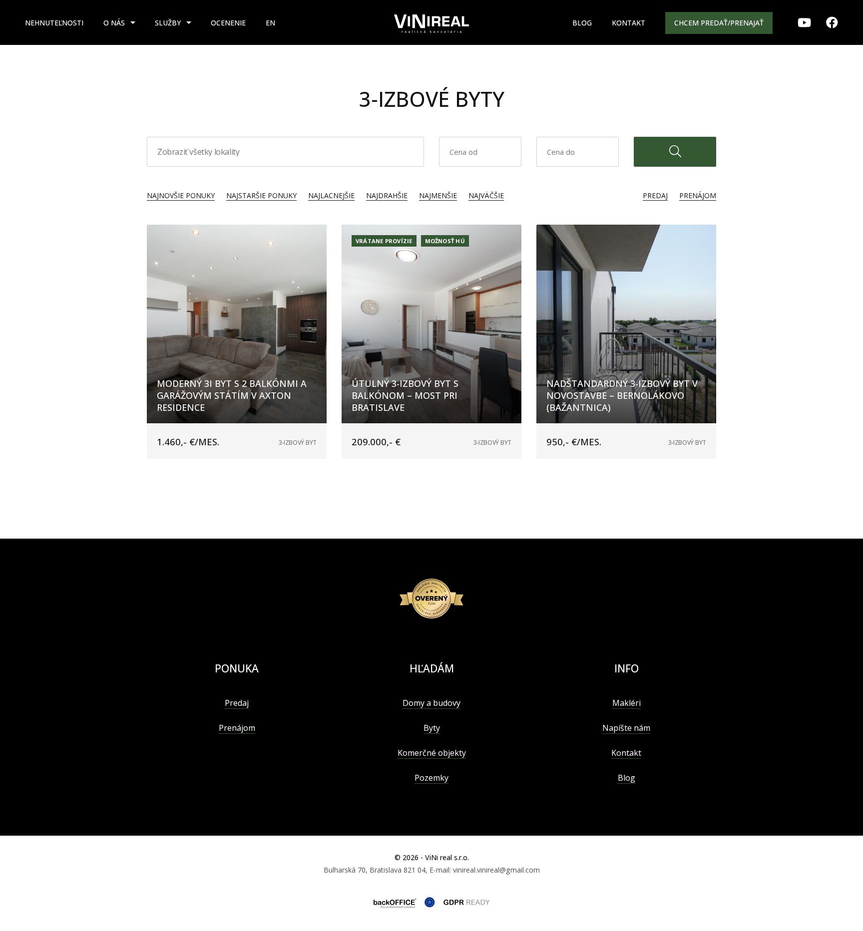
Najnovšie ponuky (181, 195)
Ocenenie (228, 22)
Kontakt (628, 22)
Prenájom (697, 195)
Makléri (626, 702)
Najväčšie (486, 195)
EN (270, 22)
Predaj (655, 195)
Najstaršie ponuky (261, 195)
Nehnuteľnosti (54, 22)
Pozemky (431, 777)
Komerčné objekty (432, 752)
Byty (432, 727)
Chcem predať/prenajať (719, 22)
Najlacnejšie (331, 195)
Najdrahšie (387, 195)
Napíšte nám (626, 727)
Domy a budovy (431, 702)
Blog (582, 22)
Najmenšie (438, 195)
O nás (114, 22)
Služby (168, 22)
